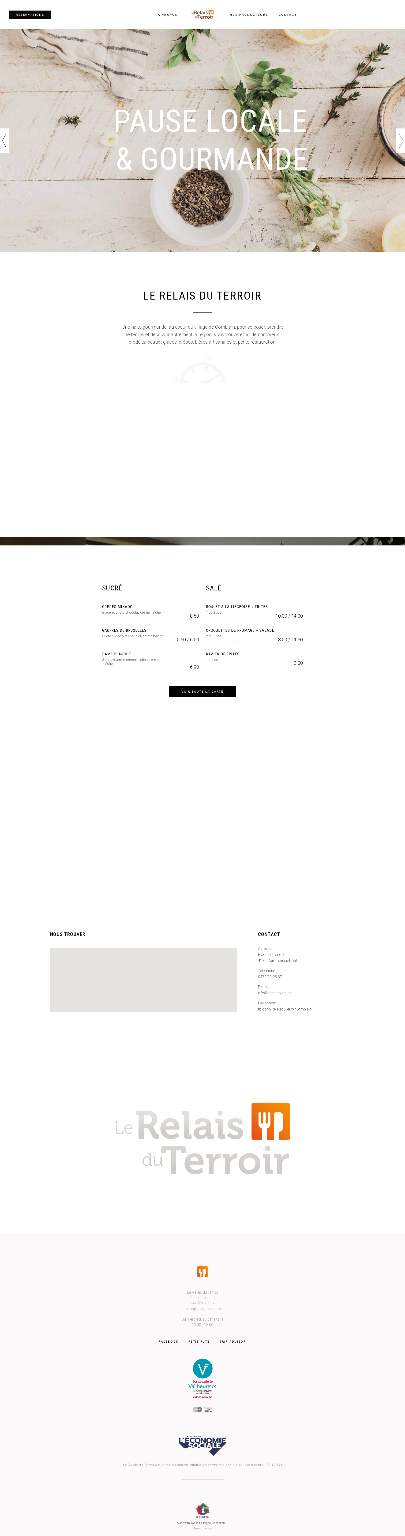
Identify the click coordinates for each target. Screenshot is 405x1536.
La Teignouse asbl (210, 1523)
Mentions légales (202, 1528)
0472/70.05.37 (202, 1303)
